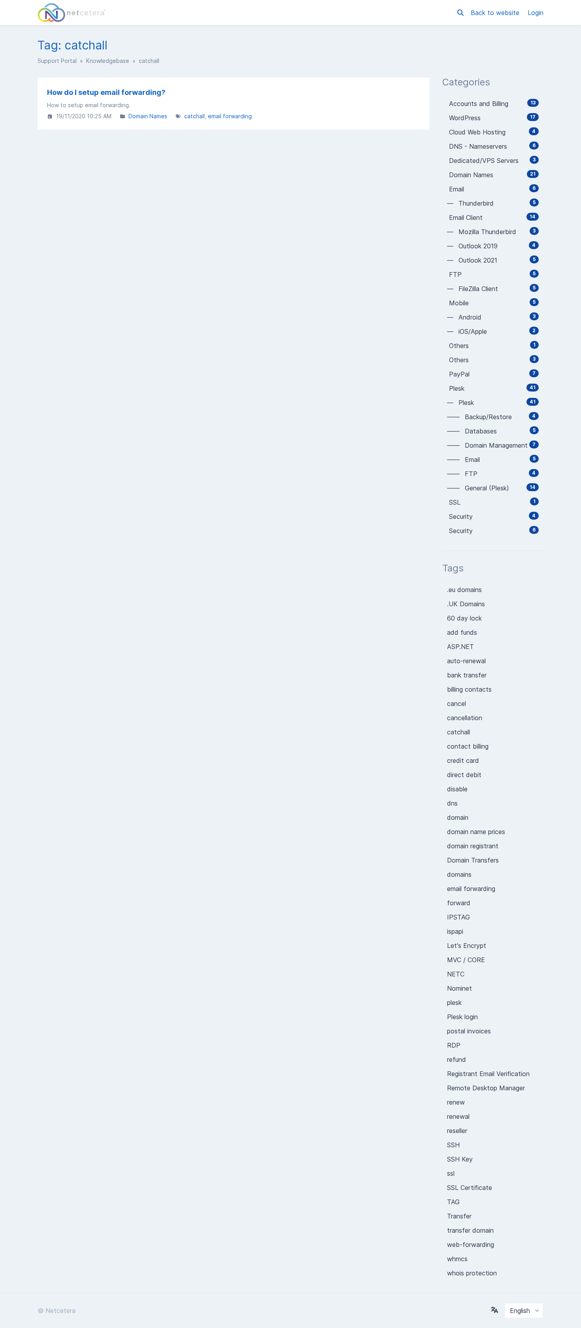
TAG (453, 1202)
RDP (453, 1045)
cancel (456, 704)
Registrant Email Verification (488, 1074)
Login (535, 13)
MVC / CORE (466, 960)
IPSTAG (458, 917)
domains (459, 874)
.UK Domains (466, 604)
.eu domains (464, 590)
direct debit (464, 775)
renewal (458, 1116)
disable (457, 789)
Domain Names (147, 116)
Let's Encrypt (466, 946)
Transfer (459, 1216)
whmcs (457, 1259)
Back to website (496, 13)
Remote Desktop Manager (486, 1088)
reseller (457, 1131)
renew (456, 1102)
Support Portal (57, 60)
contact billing (468, 746)
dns (452, 803)
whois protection (472, 1273)
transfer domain (470, 1230)
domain (457, 817)
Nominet (459, 988)
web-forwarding (470, 1245)
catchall (194, 116)
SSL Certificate (469, 1188)
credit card (463, 760)
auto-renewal (466, 661)
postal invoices (469, 1031)
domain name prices (476, 832)
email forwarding (230, 116)
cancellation (464, 718)
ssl (451, 1173)
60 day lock (464, 618)
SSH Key (460, 1159)
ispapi (455, 931)
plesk (454, 1002)
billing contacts (469, 689)
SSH (453, 1145)
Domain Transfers (473, 860)
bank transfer (467, 675)
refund (456, 1059)
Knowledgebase (107, 60)
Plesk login (462, 1017)
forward (458, 903)
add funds (462, 632)
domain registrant (472, 846)
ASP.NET (460, 647)
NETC (455, 974)
